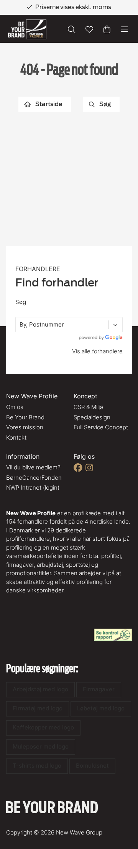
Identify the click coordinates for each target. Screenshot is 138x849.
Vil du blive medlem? (33, 467)
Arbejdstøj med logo (40, 689)
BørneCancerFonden (34, 477)
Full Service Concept (101, 427)
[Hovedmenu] (124, 29)
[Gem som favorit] (89, 29)
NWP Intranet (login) (32, 487)
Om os (14, 407)
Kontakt (16, 437)
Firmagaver (99, 689)
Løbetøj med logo (101, 708)
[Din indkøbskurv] (107, 29)
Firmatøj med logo (37, 708)
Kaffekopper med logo (43, 727)
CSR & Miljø (88, 407)
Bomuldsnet (92, 765)
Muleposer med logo (41, 746)
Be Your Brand (25, 417)
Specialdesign (92, 417)
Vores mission (24, 427)
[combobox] (20, 324)
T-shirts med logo (37, 765)
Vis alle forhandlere (97, 351)
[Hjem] (27, 29)
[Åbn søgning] (71, 29)
